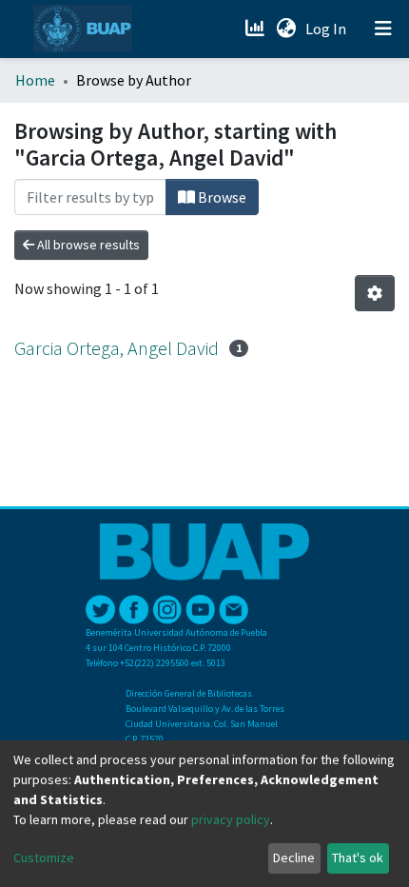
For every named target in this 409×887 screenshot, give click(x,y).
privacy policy (230, 819)
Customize (43, 857)
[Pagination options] (375, 293)
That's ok (357, 857)
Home (35, 79)
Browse (220, 197)
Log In (327, 28)
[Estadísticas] (256, 28)
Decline (294, 857)
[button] (286, 28)
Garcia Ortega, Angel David (116, 348)
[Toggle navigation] (383, 28)
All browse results (87, 244)
